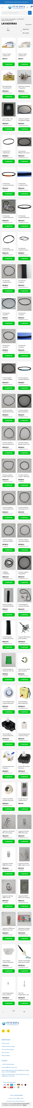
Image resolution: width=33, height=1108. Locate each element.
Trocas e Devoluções (8, 1049)
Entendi (24, 1105)
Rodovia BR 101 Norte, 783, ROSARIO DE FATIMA (15, 1070)
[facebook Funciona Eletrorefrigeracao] (8, 1030)
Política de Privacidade (8, 1046)
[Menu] (2, 7)
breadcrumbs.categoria (10, 19)
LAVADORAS (20, 19)
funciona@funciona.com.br (9, 1067)
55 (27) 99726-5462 (8, 1064)
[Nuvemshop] (16, 1095)
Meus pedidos (6, 1055)
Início (2, 19)
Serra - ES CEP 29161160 (9, 1072)
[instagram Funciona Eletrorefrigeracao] (3, 1030)
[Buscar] (30, 13)
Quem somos (5, 1043)
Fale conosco (5, 1052)
